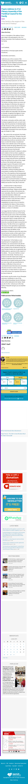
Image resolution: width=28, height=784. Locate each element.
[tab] (8, 733)
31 (14, 654)
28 (4, 654)
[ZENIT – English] (8, 2)
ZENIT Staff (17, 27)
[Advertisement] (14, 419)
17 (14, 649)
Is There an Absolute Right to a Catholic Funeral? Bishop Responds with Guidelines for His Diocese (16, 592)
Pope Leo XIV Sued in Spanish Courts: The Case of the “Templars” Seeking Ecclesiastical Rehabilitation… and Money (16, 576)
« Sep (4, 657)
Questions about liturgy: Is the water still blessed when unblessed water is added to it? (16, 568)
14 (4, 649)
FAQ (7, 763)
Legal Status (8, 766)
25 (17, 652)
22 (7, 652)
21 (4, 652)
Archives (24, 27)
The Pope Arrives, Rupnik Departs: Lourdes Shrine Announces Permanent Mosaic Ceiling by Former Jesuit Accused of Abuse (13, 548)
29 (7, 654)
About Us (3, 763)
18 (17, 649)
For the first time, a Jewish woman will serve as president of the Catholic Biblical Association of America (16, 560)
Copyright (14, 766)
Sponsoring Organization (20, 763)
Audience (11, 763)
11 (17, 646)
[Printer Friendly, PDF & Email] (5, 292)
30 (10, 654)
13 (23, 646)
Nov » (7, 657)
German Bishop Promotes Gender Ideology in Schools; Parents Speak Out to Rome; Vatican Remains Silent (16, 584)
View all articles (5, 352)
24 (14, 652)
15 (7, 649)
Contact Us (20, 766)
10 (14, 646)
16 (10, 649)
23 (10, 652)
